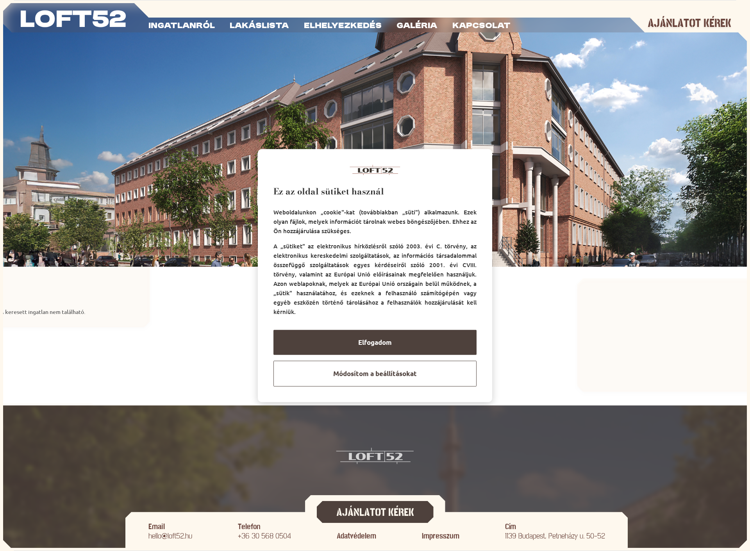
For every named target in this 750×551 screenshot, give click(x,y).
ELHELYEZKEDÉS (343, 26)
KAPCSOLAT (481, 26)
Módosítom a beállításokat (375, 373)
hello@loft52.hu (170, 536)
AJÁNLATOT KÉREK (689, 23)
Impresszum (440, 536)
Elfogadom (375, 342)
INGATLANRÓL (181, 26)
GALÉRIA (416, 26)
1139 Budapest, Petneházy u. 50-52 (555, 536)
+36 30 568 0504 (264, 536)
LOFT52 (73, 20)
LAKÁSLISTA (259, 26)
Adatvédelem (356, 536)
